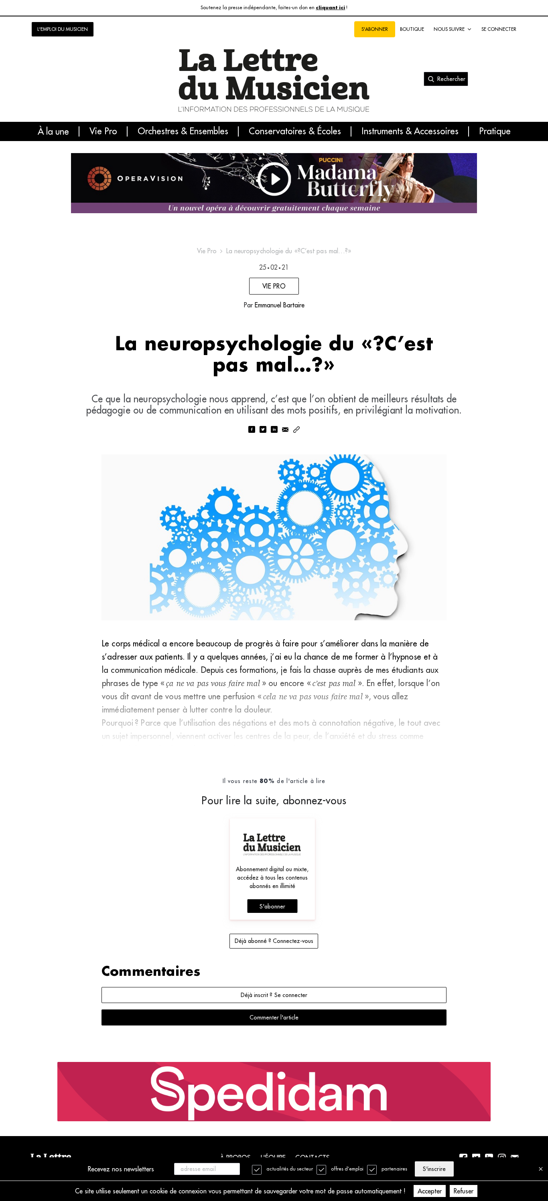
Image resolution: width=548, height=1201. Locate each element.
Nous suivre (449, 29)
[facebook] (251, 430)
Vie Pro (103, 131)
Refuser (463, 1191)
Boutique (412, 29)
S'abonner (272, 906)
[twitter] (263, 430)
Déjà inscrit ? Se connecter (274, 995)
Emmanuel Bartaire (279, 305)
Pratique (495, 131)
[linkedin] (274, 430)
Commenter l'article (274, 1017)
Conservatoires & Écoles (295, 131)
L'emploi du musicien (62, 29)
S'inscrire (434, 1169)
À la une (53, 131)
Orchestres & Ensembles (183, 131)
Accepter (430, 1191)
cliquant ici (330, 7)
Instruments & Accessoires (410, 131)
